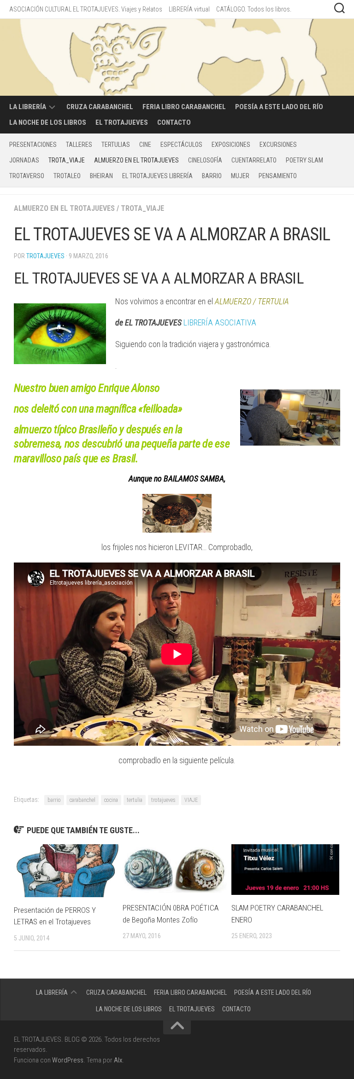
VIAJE (191, 800)
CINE (145, 144)
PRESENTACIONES (33, 144)
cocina (111, 800)
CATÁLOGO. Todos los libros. (253, 9)
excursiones (278, 144)
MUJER (240, 176)
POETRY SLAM (304, 160)
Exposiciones (231, 144)
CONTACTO (174, 122)
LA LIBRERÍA (27, 107)
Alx (118, 1060)
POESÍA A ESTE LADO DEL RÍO (279, 107)
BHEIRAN (101, 176)
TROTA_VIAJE (66, 160)
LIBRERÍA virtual (189, 9)
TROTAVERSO (26, 176)
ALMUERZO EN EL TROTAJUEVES (136, 160)
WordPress (67, 1060)
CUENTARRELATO (254, 160)
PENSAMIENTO (278, 176)
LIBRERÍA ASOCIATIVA (219, 322)
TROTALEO (67, 176)
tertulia (134, 800)
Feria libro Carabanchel (184, 107)
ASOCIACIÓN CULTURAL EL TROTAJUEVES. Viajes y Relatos (85, 9)
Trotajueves (45, 256)
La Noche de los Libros (47, 122)
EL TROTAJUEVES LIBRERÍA (157, 176)
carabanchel (82, 800)
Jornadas (24, 160)
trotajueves (163, 800)
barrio (54, 800)
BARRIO (212, 176)
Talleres (79, 144)
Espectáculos (181, 144)
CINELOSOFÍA (205, 160)
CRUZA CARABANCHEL (99, 107)
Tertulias (115, 144)
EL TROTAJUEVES (121, 122)
